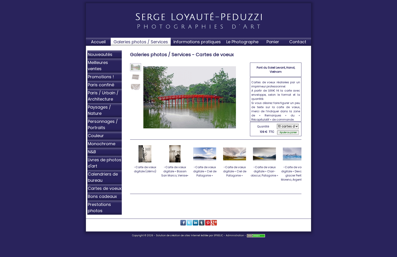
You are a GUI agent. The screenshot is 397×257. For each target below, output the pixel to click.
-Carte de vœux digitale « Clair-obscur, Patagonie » (264, 171)
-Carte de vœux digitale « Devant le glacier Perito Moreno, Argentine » (294, 173)
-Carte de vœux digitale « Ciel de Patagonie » (204, 171)
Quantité (263, 126)
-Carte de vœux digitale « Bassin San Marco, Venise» (174, 171)
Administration (235, 235)
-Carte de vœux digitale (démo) (145, 169)
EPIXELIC (218, 235)
